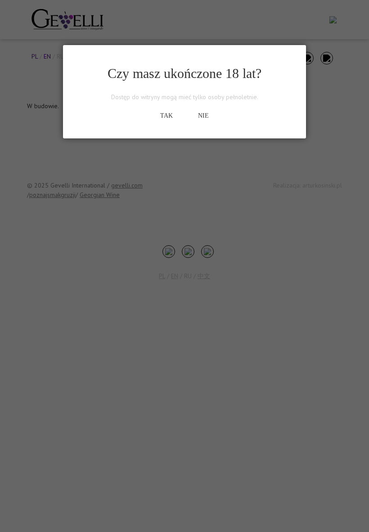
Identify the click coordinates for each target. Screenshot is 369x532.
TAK (166, 115)
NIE (203, 115)
